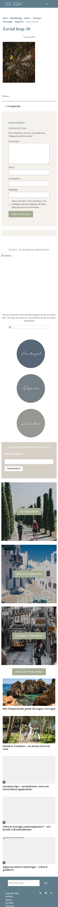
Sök (45, 883)
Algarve (19, 21)
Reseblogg (16, 18)
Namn (11, 167)
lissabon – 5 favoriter (29, 636)
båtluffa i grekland (29, 574)
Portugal (7, 21)
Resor (27, 18)
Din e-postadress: (14, 453)
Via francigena (29, 511)
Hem (5, 18)
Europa (37, 18)
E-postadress (15, 179)
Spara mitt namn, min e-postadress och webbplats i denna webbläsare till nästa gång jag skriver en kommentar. (29, 204)
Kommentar (14, 141)
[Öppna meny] (47, 4)
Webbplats (13, 190)
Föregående (13, 106)
